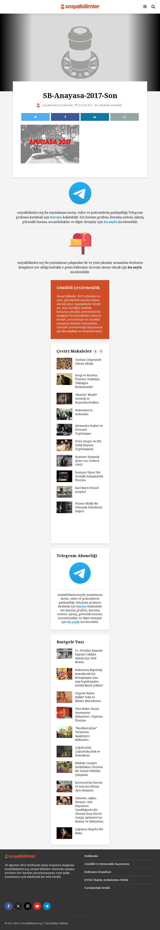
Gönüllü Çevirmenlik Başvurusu (106, 864)
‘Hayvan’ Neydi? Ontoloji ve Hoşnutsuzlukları (87, 398)
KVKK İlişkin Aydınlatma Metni (106, 880)
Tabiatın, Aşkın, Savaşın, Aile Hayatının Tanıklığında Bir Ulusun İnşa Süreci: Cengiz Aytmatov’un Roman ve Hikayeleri (89, 809)
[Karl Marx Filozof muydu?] (64, 491)
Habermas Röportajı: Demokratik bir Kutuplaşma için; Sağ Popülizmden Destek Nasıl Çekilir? (89, 677)
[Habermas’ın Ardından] (64, 414)
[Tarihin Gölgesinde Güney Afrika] (64, 363)
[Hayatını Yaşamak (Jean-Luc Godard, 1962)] (64, 460)
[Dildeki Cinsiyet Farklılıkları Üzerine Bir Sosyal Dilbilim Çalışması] (64, 766)
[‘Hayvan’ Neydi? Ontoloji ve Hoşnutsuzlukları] (64, 398)
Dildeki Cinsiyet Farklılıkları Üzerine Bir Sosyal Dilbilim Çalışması (89, 769)
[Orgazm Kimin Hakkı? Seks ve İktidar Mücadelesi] (64, 696)
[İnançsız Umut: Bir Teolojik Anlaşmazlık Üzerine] (64, 476)
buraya (56, 217)
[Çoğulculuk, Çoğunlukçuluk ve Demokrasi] (64, 751)
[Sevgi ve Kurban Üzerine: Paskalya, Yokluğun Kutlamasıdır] (64, 379)
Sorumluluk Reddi (97, 888)
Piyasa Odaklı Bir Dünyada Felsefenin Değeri (88, 507)
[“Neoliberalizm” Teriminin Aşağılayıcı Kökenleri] (64, 731)
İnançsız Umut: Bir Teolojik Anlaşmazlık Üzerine (89, 476)
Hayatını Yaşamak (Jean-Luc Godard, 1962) (87, 460)
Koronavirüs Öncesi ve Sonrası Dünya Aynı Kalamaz (88, 786)
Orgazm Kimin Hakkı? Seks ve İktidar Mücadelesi (88, 697)
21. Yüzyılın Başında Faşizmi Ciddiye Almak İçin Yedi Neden (89, 656)
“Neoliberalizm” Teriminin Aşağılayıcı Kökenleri (86, 734)
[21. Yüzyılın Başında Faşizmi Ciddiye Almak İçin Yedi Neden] (64, 653)
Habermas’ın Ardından (84, 412)
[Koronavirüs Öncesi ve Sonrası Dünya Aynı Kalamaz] (64, 786)
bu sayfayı (70, 331)
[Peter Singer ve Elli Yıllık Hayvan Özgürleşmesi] (64, 445)
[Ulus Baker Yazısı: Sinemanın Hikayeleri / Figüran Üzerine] (64, 712)
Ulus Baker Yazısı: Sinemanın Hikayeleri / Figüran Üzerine (89, 714)
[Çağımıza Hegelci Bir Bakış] (64, 832)
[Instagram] (28, 906)
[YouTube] (37, 906)
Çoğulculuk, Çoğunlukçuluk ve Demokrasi (87, 751)
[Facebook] (8, 906)
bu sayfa (110, 222)
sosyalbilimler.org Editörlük (57, 105)
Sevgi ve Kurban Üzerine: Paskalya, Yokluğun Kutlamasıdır (87, 381)
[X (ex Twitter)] (18, 906)
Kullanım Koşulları (97, 872)
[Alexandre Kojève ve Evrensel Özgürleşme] (64, 429)
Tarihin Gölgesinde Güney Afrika (88, 361)
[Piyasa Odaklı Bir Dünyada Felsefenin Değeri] (64, 507)
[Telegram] (47, 906)
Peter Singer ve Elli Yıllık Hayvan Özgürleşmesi (88, 445)
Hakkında (91, 856)
